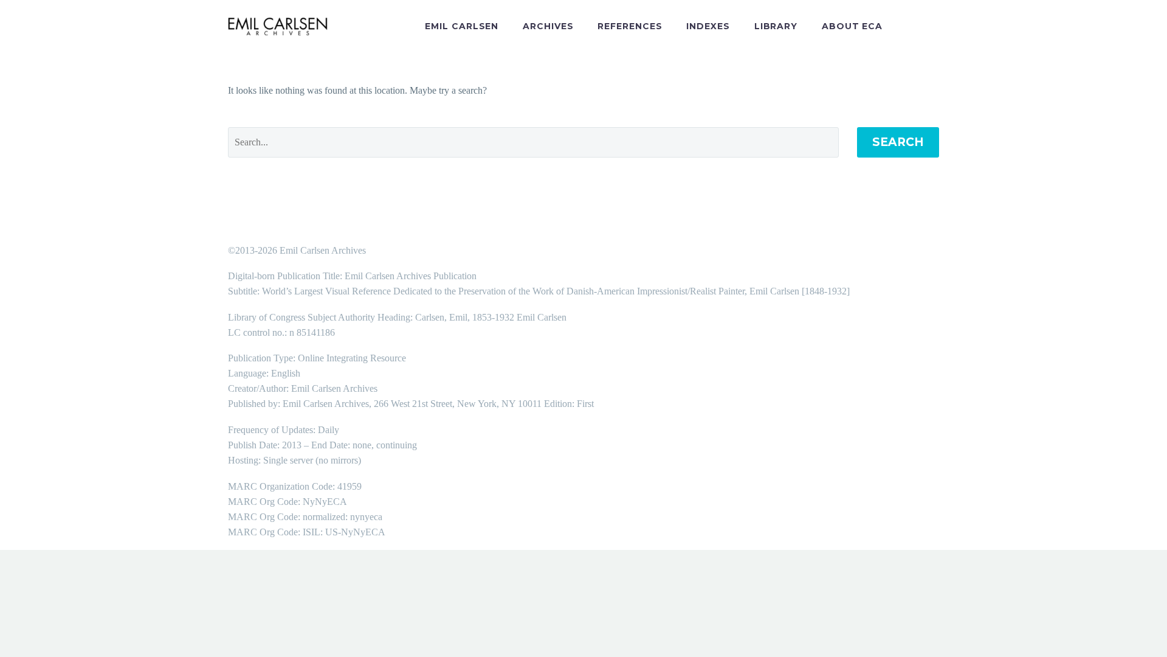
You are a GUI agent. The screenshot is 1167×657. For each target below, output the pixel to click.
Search (898, 142)
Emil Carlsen (461, 26)
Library (775, 26)
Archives (548, 26)
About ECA (852, 26)
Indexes (707, 26)
